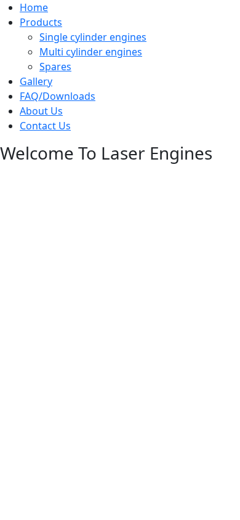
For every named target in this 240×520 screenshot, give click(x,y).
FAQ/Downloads (57, 96)
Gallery (36, 81)
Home (34, 7)
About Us (41, 111)
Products (41, 22)
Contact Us (45, 125)
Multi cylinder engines (90, 52)
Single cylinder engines (92, 37)
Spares (55, 66)
